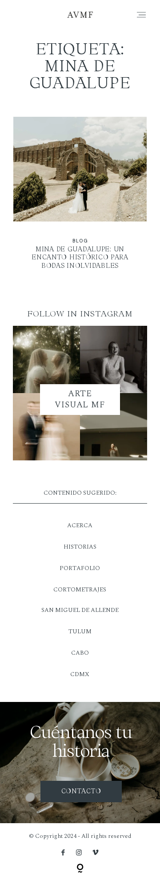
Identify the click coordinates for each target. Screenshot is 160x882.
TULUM (80, 631)
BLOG (80, 241)
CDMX (79, 674)
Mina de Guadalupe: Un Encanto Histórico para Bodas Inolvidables (80, 198)
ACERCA (79, 525)
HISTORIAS (80, 546)
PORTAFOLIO (80, 568)
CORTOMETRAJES (79, 589)
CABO (80, 652)
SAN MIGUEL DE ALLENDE (80, 610)
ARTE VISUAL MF (80, 399)
